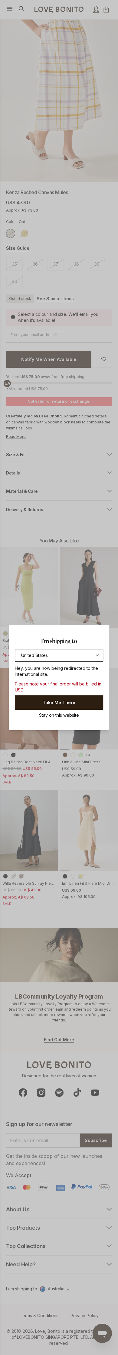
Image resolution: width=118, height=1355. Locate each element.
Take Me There (59, 702)
